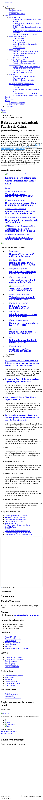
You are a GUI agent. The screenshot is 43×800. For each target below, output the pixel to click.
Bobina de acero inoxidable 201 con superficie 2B (19, 308)
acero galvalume (18, 40)
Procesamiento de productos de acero (21, 84)
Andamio (16, 87)
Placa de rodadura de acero (14, 521)
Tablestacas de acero (20, 55)
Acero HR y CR (14, 17)
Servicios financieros (12, 667)
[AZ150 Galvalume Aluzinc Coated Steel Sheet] (19, 269)
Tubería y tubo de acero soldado (23, 61)
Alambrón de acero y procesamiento (25, 93)
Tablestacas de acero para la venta (16, 147)
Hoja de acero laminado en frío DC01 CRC (23, 324)
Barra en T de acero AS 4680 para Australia (21, 255)
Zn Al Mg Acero (10, 527)
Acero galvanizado (19, 38)
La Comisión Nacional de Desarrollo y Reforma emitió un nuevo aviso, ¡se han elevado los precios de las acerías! (22, 363)
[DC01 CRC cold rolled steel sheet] (20, 320)
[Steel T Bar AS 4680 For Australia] (14, 251)
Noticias (7, 101)
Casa (6, 6)
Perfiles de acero (14, 50)
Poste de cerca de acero (21, 86)
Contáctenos (9, 106)
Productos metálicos (11, 685)
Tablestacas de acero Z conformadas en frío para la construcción (20, 230)
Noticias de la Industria (16, 104)
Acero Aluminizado (19, 42)
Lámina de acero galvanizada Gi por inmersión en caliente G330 (21, 180)
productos (8, 16)
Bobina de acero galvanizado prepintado (18, 533)
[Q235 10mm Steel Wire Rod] (16, 286)
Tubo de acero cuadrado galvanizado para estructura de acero (22, 299)
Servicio (7, 97)
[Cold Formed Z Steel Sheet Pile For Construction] (20, 226)
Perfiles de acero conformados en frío (25, 53)
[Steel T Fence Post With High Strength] (18, 329)
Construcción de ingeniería (14, 676)
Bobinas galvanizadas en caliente (16, 516)
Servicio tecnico (10, 663)
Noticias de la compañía (17, 103)
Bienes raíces (9, 677)
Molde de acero (18, 29)
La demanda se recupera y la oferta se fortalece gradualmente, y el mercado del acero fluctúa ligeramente (22, 417)
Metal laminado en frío (12, 529)
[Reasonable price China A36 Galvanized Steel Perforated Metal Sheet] (15, 209)
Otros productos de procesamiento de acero (27, 95)
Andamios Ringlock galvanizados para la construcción (20, 351)
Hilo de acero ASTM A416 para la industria (23, 315)
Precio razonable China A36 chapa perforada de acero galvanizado (20, 213)
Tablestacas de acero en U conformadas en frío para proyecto (19, 239)
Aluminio (12, 74)
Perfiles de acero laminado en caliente (25, 51)
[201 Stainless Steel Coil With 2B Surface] (19, 303)
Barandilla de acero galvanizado (15, 519)
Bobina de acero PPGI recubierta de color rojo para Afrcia (22, 264)
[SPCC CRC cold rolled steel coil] (11, 337)
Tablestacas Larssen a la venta (15, 517)
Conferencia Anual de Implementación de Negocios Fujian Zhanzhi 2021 (22, 380)
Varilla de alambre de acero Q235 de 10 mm (21, 289)
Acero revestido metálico (17, 36)
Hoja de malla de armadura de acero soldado (21, 221)
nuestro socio (13, 12)
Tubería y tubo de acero (17, 59)
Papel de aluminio (19, 78)
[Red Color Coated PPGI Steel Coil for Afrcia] (15, 260)
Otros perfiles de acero (20, 57)
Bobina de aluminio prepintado (23, 80)
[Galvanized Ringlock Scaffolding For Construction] (16, 346)
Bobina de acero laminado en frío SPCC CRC (23, 341)
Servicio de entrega (11, 665)
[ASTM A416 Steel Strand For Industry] (14, 312)
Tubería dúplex (20, 149)
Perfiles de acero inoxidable (22, 72)
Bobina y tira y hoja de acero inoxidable (26, 67)
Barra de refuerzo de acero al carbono (17, 525)
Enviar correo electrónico (9, 731)
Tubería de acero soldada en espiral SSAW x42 (22, 281)
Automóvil (8, 679)
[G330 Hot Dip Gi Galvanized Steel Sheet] (15, 174)
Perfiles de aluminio (19, 82)
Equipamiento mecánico (13, 683)
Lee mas (8, 188)
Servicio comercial (11, 661)
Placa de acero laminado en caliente (25, 34)
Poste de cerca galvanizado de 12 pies (17, 531)
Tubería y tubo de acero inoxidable (24, 69)
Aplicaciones (9, 99)
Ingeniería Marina (11, 681)
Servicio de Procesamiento (13, 657)
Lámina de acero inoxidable (22, 70)
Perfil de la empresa (15, 10)
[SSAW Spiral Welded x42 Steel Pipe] (18, 277)
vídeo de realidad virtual (17, 14)
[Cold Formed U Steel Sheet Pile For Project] (17, 235)
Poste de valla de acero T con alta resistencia (22, 332)
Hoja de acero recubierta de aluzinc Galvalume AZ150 (22, 273)
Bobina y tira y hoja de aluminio (24, 76)
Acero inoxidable (15, 65)
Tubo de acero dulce (11, 523)
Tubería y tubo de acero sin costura (24, 63)
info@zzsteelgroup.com (26, 615)
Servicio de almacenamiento (14, 659)
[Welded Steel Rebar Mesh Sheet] (20, 217)
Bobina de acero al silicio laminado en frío (27, 27)
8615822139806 (6, 733)
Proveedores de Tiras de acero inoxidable (18, 534)
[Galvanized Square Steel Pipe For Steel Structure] (19, 294)
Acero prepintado (19, 48)
